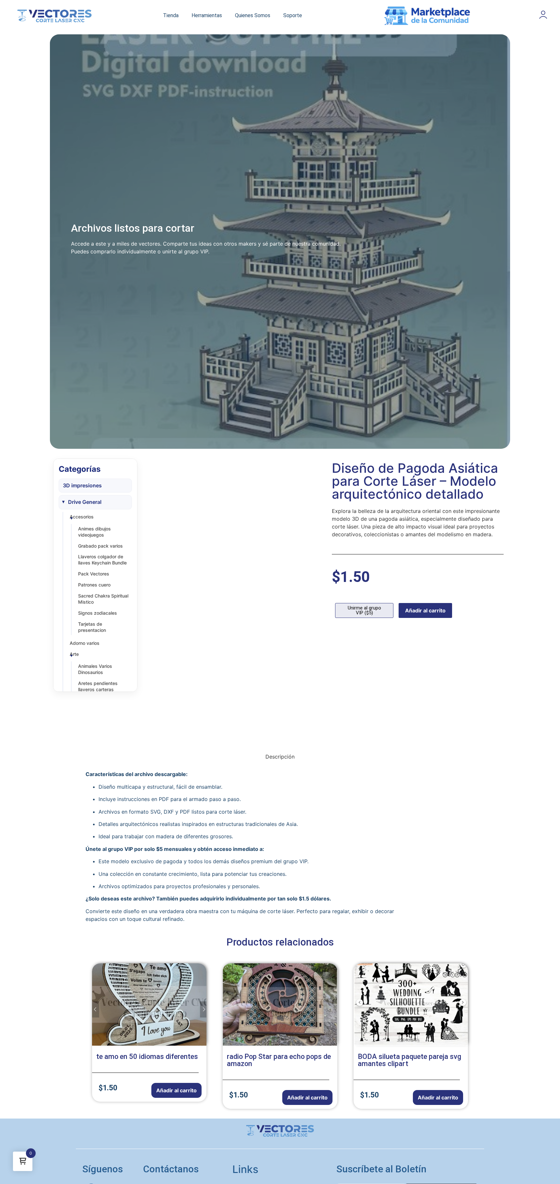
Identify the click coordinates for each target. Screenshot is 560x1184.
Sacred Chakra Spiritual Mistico (103, 599)
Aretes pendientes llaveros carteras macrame (98, 689)
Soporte (292, 15)
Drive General (84, 502)
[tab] (280, 756)
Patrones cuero (94, 584)
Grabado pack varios (100, 546)
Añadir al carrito (425, 610)
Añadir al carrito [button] (176, 1090)
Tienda (171, 15)
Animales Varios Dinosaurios (95, 669)
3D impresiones (82, 485)
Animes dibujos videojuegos (94, 532)
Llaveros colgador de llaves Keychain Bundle (102, 559)
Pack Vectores (93, 573)
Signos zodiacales (97, 613)
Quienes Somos (252, 15)
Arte (74, 654)
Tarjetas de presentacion (92, 627)
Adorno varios (84, 643)
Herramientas (207, 15)
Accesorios (82, 516)
